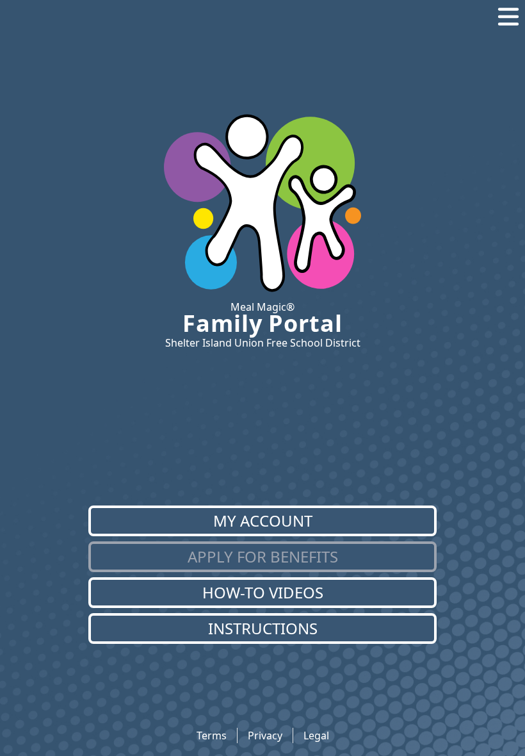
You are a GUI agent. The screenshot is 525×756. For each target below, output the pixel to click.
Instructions (263, 628)
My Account (262, 520)
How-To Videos (262, 592)
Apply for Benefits (263, 556)
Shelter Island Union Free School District (262, 343)
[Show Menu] (508, 16)
